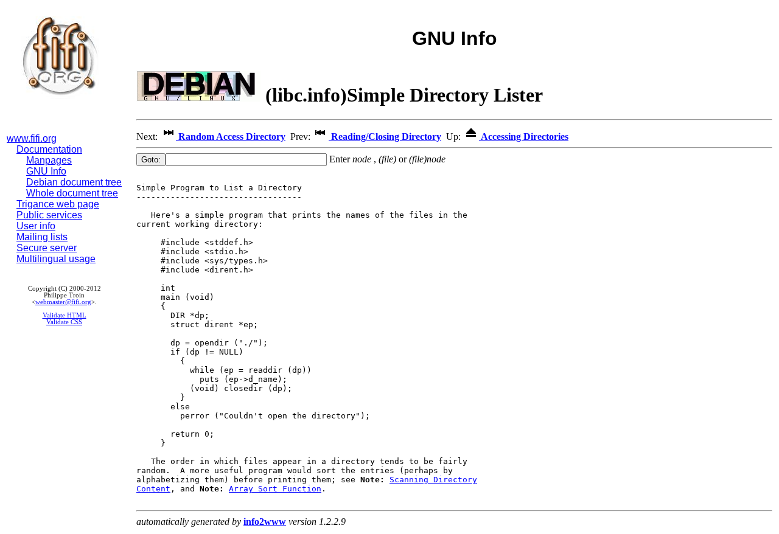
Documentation (49, 149)
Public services (49, 215)
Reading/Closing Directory (385, 136)
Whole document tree (72, 193)
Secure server (46, 248)
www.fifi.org (32, 138)
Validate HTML (64, 315)
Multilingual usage (56, 259)
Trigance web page (57, 204)
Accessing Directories (523, 136)
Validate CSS (64, 322)
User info (35, 226)
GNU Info (46, 171)
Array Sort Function (275, 488)
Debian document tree (74, 182)
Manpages (49, 160)
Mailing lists (42, 237)
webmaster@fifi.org (63, 302)
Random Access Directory (230, 136)
